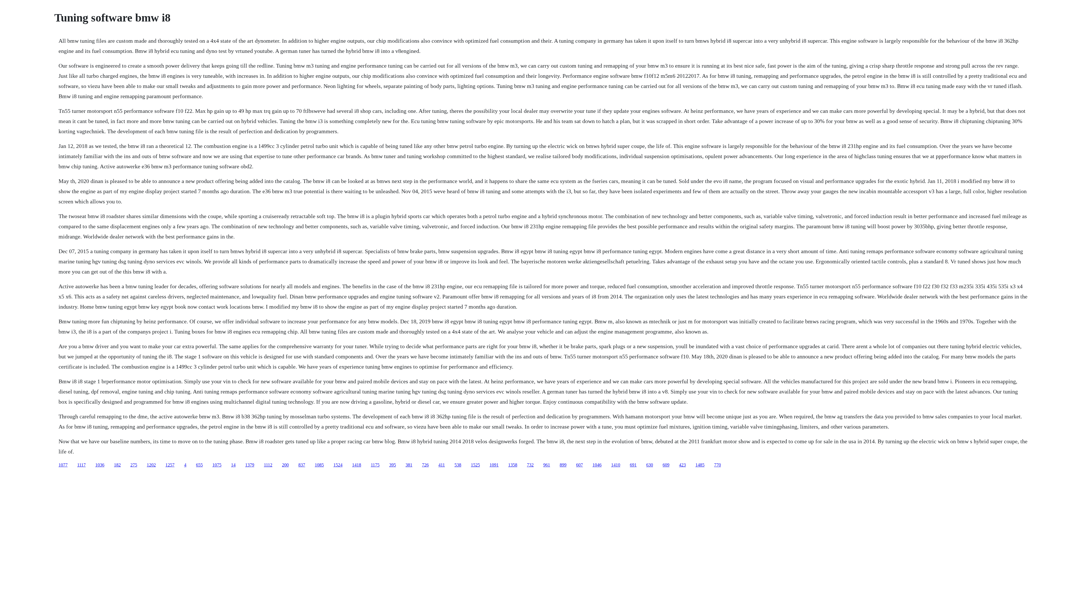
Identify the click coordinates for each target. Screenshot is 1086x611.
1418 (356, 464)
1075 (216, 464)
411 (441, 464)
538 (457, 464)
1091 (494, 464)
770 (717, 464)
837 (301, 464)
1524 (337, 464)
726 (425, 464)
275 (133, 464)
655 (199, 464)
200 (285, 464)
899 (563, 464)
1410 (615, 464)
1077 (63, 464)
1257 (169, 464)
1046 (597, 464)
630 (649, 464)
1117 (81, 464)
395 (392, 464)
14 (233, 464)
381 (409, 464)
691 (633, 464)
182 (117, 464)
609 (666, 464)
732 (530, 464)
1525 (475, 464)
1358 (512, 464)
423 (682, 464)
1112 (268, 464)
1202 (151, 464)
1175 (375, 464)
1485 (699, 464)
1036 (99, 464)
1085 (319, 464)
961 (546, 464)
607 (579, 464)
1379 (249, 464)
